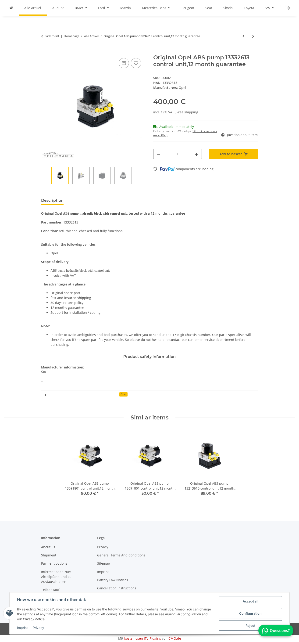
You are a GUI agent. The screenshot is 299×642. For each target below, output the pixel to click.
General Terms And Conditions (121, 555)
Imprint (22, 628)
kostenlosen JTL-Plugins (142, 638)
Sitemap (103, 563)
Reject (250, 626)
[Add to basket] (45, 51)
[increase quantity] (196, 154)
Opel (123, 394)
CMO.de (174, 638)
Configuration (250, 613)
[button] (286, 8)
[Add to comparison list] (124, 63)
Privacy (38, 628)
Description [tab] (52, 200)
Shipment (48, 555)
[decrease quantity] (158, 154)
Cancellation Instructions (116, 588)
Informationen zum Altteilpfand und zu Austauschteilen (56, 577)
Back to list (51, 36)
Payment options (54, 563)
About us (48, 547)
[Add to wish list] (136, 63)
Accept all (250, 601)
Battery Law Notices (112, 580)
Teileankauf (50, 590)
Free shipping (187, 112)
